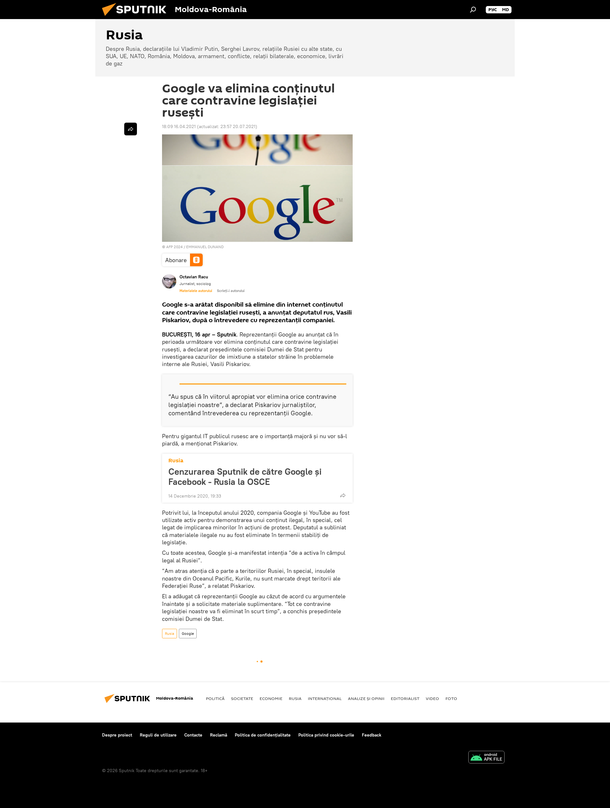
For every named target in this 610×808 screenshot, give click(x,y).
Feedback (371, 735)
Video (432, 698)
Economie (271, 698)
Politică (215, 698)
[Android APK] (486, 758)
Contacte (193, 735)
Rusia (175, 461)
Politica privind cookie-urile (326, 735)
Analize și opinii (366, 698)
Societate (242, 698)
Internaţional (325, 698)
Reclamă (218, 735)
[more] (342, 495)
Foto (451, 698)
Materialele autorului (196, 291)
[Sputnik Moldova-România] (136, 17)
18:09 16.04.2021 (179, 126)
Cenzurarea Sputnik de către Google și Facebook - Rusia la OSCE (245, 476)
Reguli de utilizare (158, 735)
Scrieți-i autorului (231, 291)
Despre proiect (117, 735)
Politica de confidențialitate (263, 735)
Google (188, 633)
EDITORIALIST (405, 698)
